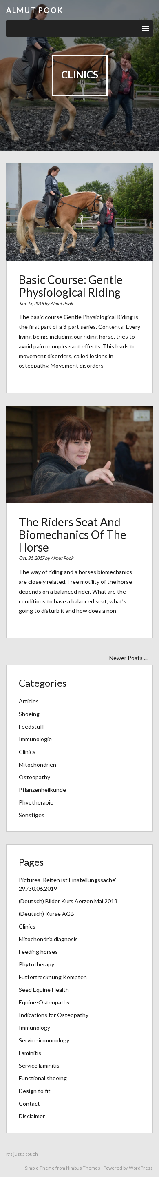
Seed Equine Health (44, 989)
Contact (29, 1103)
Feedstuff (31, 726)
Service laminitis (39, 1065)
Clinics (27, 751)
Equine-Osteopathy (44, 1002)
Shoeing (29, 713)
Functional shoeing (43, 1078)
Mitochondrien (37, 764)
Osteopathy (34, 777)
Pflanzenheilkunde (42, 789)
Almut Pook (34, 10)
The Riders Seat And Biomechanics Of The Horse (72, 534)
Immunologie (35, 739)
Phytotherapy (36, 964)
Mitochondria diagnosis (48, 938)
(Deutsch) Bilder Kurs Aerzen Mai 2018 (68, 901)
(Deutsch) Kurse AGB (46, 913)
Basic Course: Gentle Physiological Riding (71, 286)
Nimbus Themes (83, 1167)
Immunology (34, 1027)
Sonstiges (31, 814)
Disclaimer (32, 1116)
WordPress (141, 1167)
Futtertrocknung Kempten (53, 976)
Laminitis (30, 1052)
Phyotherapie (36, 802)
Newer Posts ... (128, 657)
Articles (29, 701)
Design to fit (35, 1090)
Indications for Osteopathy (53, 1014)
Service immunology (44, 1040)
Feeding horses (38, 951)
